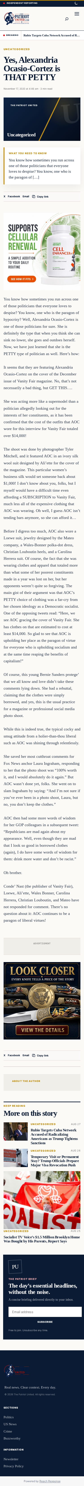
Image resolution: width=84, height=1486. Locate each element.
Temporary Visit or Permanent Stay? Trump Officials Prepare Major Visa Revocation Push (55, 1161)
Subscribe (45, 1321)
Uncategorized (17, 49)
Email (26, 196)
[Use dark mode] (76, 3)
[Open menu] (77, 18)
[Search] (66, 18)
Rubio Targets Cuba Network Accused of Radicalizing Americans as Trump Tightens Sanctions (52, 35)
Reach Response (49, 1481)
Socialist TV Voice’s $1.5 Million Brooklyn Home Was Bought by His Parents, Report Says (42, 1239)
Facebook (14, 196)
